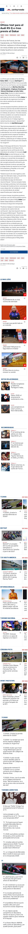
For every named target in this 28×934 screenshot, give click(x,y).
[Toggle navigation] (2, 9)
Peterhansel (13, 35)
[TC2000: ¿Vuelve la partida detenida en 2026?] (14, 725)
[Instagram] (17, 6)
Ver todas (25, 497)
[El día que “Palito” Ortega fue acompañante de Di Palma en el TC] (14, 798)
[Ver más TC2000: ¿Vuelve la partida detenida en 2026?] (12, 504)
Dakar (2, 35)
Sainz (7, 35)
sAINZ (6, 260)
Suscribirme (14, 252)
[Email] (21, 6)
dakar (22, 35)
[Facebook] (7, 6)
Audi (2, 37)
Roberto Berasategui (9, 53)
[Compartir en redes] (24, 298)
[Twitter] (10, 6)
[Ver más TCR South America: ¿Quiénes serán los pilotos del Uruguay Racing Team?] (12, 565)
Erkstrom (11, 260)
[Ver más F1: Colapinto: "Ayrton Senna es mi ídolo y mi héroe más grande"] (5, 456)
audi (18, 35)
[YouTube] (14, 6)
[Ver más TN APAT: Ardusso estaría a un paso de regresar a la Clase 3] (12, 626)
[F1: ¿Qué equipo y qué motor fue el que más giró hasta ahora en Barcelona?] (14, 869)
